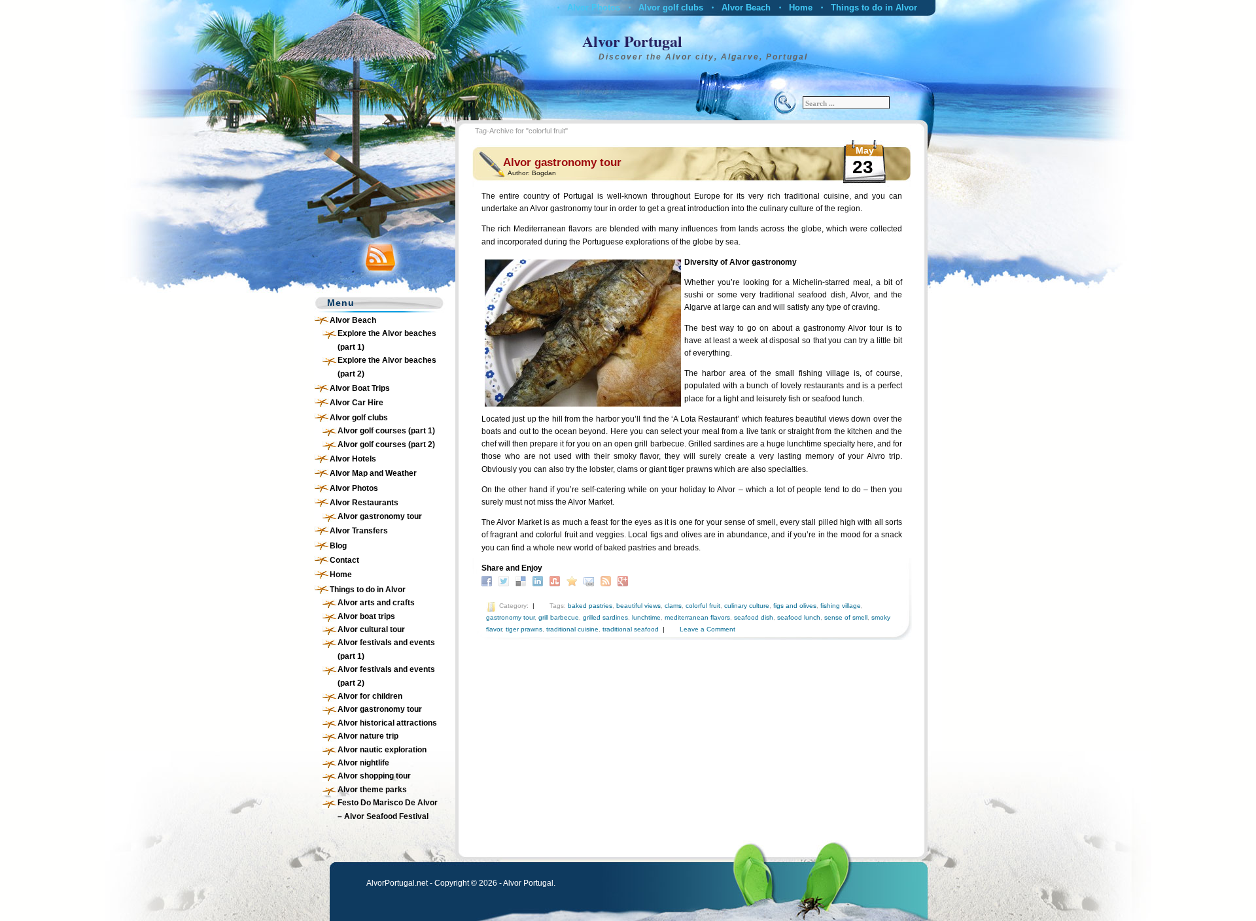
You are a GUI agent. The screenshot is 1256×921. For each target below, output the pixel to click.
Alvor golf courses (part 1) (386, 430)
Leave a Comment (707, 629)
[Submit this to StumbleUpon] (556, 580)
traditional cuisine (572, 629)
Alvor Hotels (353, 458)
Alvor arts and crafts (376, 602)
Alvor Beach (746, 7)
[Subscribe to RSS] (607, 580)
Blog (338, 545)
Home (800, 7)
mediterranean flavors (697, 617)
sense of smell (845, 617)
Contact (344, 560)
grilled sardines (605, 617)
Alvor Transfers (359, 530)
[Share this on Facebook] (488, 580)
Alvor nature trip (368, 736)
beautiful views (638, 605)
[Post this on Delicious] (522, 580)
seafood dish (753, 617)
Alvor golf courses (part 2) (386, 444)
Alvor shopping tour (374, 775)
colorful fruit (703, 605)
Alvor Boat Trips (360, 388)
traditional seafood (630, 629)
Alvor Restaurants (364, 502)
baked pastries (590, 605)
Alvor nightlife (363, 762)
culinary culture (746, 605)
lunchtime (646, 617)
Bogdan (544, 172)
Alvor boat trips (366, 616)
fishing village (840, 605)
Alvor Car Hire (356, 402)
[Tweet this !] (505, 580)
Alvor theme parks (372, 789)
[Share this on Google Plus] (624, 580)
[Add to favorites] (573, 580)
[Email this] (590, 580)
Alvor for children (370, 696)
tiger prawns (524, 629)
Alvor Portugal (632, 40)
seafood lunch (798, 617)
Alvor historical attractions (387, 723)
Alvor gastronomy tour (380, 516)
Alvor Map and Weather (373, 473)
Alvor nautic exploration (382, 749)
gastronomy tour (510, 617)
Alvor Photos (593, 7)
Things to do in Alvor (874, 7)
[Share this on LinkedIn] (539, 580)
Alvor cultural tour (371, 629)
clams (673, 605)
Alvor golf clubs (670, 7)
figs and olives (794, 605)
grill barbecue (558, 617)
